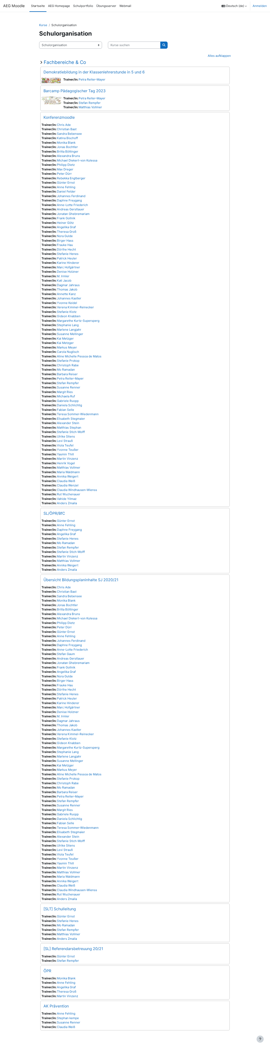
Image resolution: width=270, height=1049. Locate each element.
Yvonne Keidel (67, 303)
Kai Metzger (65, 338)
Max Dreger (65, 169)
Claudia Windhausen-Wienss (77, 490)
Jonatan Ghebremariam (73, 214)
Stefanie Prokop (68, 361)
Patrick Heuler (67, 258)
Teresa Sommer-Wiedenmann (78, 414)
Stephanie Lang (68, 325)
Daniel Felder (66, 191)
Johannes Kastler (69, 298)
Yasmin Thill (65, 454)
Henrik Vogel (66, 463)
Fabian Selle (65, 410)
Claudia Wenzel (67, 485)
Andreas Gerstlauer (70, 209)
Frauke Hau (65, 245)
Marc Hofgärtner (68, 267)
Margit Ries (65, 392)
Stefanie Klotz (66, 312)
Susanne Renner (68, 387)
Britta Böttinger (67, 151)
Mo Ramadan (66, 369)
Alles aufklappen (219, 56)
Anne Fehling (66, 187)
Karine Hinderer (68, 263)
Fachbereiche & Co (65, 62)
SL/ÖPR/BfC (54, 513)
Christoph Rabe (68, 365)
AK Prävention (56, 1006)
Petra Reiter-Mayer (92, 79)
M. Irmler (63, 276)
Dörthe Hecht (66, 249)
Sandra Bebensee (69, 134)
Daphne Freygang (69, 200)
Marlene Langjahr (69, 329)
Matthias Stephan (69, 427)
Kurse (43, 25)
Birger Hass (65, 240)
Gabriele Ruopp (68, 401)
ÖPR (47, 970)
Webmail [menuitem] (125, 6)
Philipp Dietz (66, 165)
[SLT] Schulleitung (59, 909)
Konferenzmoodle (59, 117)
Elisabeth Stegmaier (71, 419)
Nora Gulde (65, 236)
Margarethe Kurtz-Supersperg (78, 321)
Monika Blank (66, 142)
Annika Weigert (67, 476)
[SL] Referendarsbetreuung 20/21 (73, 948)
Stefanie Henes (67, 254)
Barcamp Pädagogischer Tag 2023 (74, 90)
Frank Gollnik (66, 218)
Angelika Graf (66, 227)
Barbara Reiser (67, 374)
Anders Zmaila (67, 503)
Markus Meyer (67, 347)
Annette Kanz (66, 294)
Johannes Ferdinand (71, 196)
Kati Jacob (64, 280)
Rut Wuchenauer (68, 494)
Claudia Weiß (66, 481)
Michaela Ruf (66, 396)
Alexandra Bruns (68, 156)
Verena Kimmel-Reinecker (75, 307)
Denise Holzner (68, 271)
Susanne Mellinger (70, 334)
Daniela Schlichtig (69, 405)
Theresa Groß (66, 232)
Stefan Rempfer (90, 103)
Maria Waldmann (68, 472)
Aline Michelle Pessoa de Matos (79, 356)
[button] (234, 6)
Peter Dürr (64, 174)
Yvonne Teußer (67, 450)
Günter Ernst (66, 182)
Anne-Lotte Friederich (72, 205)
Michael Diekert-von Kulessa (77, 160)
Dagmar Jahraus (68, 285)
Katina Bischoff (67, 138)
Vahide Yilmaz (66, 499)
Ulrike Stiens (66, 436)
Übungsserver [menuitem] (106, 6)
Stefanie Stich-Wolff (71, 432)
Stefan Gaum (66, 654)
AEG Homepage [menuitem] (59, 6)
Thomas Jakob (67, 289)
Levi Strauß (65, 441)
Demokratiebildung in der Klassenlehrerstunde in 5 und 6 (94, 72)
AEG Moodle (14, 6)
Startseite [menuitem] (38, 6)
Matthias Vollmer (90, 107)
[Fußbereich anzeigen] (260, 1039)
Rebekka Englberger (71, 178)
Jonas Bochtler (67, 147)
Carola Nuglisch (68, 352)
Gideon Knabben (68, 316)
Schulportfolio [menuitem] (83, 6)
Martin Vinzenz (67, 458)
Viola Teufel (65, 445)
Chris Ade (64, 125)
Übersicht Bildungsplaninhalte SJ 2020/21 (80, 579)
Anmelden (260, 6)
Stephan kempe (68, 1018)
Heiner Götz (65, 223)
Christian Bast (66, 129)
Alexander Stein (68, 423)
